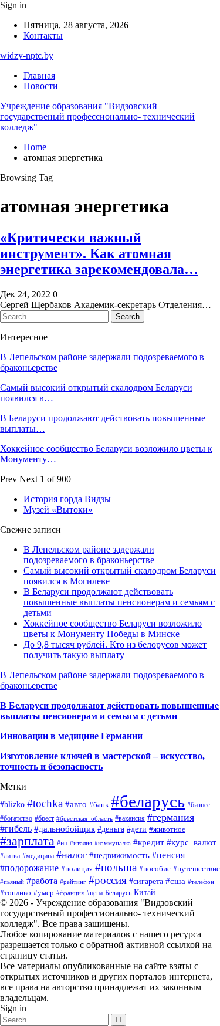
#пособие (155, 868)
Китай (144, 892)
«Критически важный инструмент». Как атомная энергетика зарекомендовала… (99, 253)
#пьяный (12, 881)
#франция (70, 892)
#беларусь (148, 801)
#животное (167, 829)
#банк (99, 804)
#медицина (38, 856)
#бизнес (198, 805)
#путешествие (196, 868)
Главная (39, 75)
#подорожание (29, 868)
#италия (81, 842)
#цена (94, 893)
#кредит (148, 842)
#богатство (16, 818)
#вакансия (130, 818)
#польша (116, 867)
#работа (41, 881)
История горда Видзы (67, 499)
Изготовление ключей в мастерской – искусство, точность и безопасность (102, 761)
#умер (43, 892)
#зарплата (27, 841)
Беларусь (118, 893)
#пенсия (168, 855)
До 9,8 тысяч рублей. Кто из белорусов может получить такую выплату (115, 649)
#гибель (16, 829)
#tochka (45, 803)
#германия (170, 817)
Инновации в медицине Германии (71, 736)
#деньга (110, 829)
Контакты (43, 35)
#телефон (201, 881)
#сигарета (146, 881)
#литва (10, 856)
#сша (175, 881)
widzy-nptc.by (26, 55)
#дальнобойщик (64, 829)
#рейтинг (73, 882)
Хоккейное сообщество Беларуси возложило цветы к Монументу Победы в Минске (112, 628)
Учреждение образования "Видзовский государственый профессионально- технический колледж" (97, 116)
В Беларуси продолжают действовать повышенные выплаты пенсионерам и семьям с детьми (119, 602)
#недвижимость (119, 855)
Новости (40, 86)
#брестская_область (84, 818)
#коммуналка (112, 842)
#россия (108, 880)
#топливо (15, 892)
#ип (62, 843)
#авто (76, 804)
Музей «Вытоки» (58, 509)
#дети (137, 829)
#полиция (77, 869)
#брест (44, 818)
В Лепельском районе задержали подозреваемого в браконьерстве (88, 554)
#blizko (12, 804)
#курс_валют (191, 842)
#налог (71, 855)
